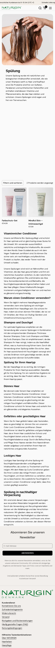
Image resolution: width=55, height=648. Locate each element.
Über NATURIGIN (9, 638)
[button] (40, 8)
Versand (5, 617)
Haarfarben (7, 641)
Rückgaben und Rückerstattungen (17, 620)
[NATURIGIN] (11, 8)
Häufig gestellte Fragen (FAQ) (15, 624)
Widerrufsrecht (9, 613)
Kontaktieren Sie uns (11, 606)
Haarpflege (7, 645)
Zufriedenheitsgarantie (12, 609)
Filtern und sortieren (12, 183)
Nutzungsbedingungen (12, 628)
